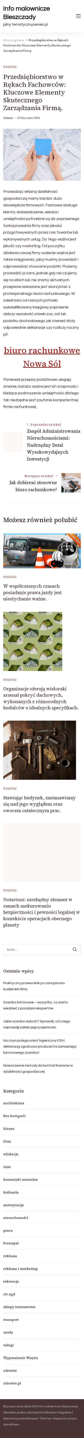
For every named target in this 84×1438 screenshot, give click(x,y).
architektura (13, 1103)
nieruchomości (15, 1217)
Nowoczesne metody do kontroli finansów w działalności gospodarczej (38, 1068)
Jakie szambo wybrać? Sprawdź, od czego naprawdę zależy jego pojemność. (36, 1024)
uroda (8, 1332)
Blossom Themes (38, 1418)
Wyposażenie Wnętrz (20, 1357)
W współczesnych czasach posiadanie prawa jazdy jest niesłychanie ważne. (32, 592)
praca (8, 1230)
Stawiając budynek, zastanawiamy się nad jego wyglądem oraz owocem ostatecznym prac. (39, 804)
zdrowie (10, 1370)
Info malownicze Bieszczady (26, 12)
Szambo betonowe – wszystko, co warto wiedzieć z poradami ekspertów (35, 1005)
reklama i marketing (20, 1268)
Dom (7, 1141)
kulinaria (11, 1192)
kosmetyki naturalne (20, 1179)
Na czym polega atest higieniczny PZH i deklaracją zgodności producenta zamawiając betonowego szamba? (40, 1046)
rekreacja (11, 1281)
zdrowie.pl (12, 1383)
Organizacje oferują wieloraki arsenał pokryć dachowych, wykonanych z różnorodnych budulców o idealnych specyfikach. (41, 698)
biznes (8, 1128)
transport (11, 1319)
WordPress (11, 1424)
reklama (10, 1255)
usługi (10, 67)
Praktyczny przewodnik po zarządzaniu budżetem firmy (34, 986)
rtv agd (9, 1294)
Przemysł (11, 1243)
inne (7, 1166)
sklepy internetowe (19, 1306)
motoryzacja (13, 1205)
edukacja (10, 1154)
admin (8, 118)
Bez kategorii (14, 1115)
